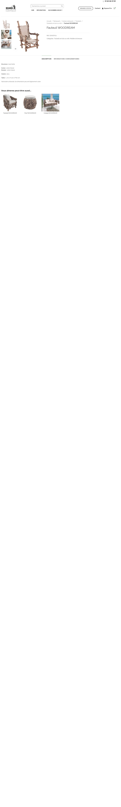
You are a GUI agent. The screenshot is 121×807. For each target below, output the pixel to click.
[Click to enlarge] (15, 49)
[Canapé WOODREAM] (50, 103)
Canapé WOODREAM (50, 113)
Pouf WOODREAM (30, 113)
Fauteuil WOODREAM (10, 113)
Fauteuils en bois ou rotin (54, 23)
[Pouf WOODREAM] (30, 103)
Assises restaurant (67, 21)
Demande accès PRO (85, 8)
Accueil (49, 21)
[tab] (46, 58)
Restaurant (56, 21)
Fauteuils (78, 21)
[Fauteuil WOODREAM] (10, 103)
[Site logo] (10, 8)
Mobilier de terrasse (76, 38)
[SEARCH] (62, 6)
